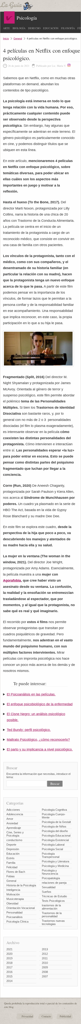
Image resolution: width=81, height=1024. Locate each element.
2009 (45, 967)
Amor (9, 818)
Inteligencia (13, 889)
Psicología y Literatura (55, 861)
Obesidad (12, 903)
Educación (50, 28)
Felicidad (11, 867)
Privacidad (27, 1016)
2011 (45, 958)
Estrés (10, 858)
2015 (9, 976)
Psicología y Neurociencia (50, 872)
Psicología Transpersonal (50, 855)
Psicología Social (52, 849)
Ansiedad (12, 823)
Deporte (11, 844)
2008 (45, 971)
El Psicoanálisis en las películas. (31, 694)
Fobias (10, 876)
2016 (9, 971)
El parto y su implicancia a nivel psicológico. (40, 749)
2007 (45, 976)
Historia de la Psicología (21, 885)
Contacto (46, 1016)
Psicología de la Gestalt (56, 822)
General (18, 38)
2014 (9, 981)
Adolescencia (14, 814)
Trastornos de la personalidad (52, 914)
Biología (19, 28)
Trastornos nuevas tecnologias (53, 922)
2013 (45, 949)
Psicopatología (51, 878)
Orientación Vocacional (20, 908)
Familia (10, 862)
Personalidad (14, 912)
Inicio (6, 38)
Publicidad (65, 1016)
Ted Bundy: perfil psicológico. (29, 730)
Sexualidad (48, 887)
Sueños (46, 891)
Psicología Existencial (55, 840)
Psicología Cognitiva (54, 809)
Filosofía (68, 28)
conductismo (14, 840)
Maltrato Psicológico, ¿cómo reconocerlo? (38, 740)
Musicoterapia (15, 898)
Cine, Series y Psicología (15, 834)
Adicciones (13, 809)
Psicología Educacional (56, 835)
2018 (9, 962)
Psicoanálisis (14, 917)
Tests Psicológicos (53, 900)
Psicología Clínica (17, 921)
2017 (9, 967)
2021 (9, 949)
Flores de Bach (15, 871)
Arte (6, 28)
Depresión (12, 849)
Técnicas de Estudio (54, 896)
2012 (45, 953)
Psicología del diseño (55, 831)
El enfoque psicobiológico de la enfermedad (40, 704)
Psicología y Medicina (55, 865)
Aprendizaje (13, 827)
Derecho (34, 28)
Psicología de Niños (54, 826)
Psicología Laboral (53, 844)
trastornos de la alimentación (51, 907)
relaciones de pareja (54, 882)
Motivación (13, 894)
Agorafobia (12, 580)
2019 (9, 958)
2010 (45, 962)
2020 (9, 953)
